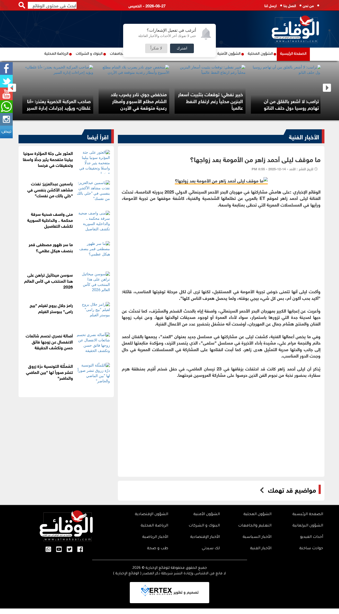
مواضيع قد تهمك (292, 489)
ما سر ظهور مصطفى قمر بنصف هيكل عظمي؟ (51, 247)
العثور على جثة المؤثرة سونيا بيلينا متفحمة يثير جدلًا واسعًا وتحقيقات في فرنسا (48, 158)
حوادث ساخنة (311, 549)
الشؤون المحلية (260, 54)
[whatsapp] (6, 106)
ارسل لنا (270, 5)
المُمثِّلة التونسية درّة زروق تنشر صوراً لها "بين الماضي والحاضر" (49, 371)
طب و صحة (157, 549)
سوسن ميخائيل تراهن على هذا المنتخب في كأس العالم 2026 (48, 280)
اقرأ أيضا (98, 136)
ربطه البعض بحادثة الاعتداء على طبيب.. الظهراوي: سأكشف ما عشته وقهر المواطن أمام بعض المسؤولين (89, 97)
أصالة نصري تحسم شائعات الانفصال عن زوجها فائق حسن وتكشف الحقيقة (49, 341)
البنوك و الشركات (89, 54)
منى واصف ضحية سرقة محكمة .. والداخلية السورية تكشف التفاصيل (50, 219)
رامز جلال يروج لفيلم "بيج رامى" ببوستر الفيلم (51, 307)
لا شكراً (156, 48)
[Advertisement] (221, 245)
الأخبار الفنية (304, 136)
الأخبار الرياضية (155, 537)
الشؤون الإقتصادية (151, 514)
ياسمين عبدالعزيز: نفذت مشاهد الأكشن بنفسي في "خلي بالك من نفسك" (50, 189)
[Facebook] (6, 68)
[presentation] (12, 88)
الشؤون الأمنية (228, 54)
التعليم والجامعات (254, 526)
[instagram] (6, 119)
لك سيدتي (211, 549)
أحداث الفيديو (311, 537)
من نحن (308, 5)
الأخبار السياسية (257, 537)
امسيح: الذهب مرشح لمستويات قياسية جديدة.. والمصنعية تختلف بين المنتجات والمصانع (164, 101)
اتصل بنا (289, 5)
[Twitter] (6, 81)
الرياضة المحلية (56, 54)
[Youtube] (6, 94)
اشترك (182, 48)
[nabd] (6, 132)
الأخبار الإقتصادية (205, 537)
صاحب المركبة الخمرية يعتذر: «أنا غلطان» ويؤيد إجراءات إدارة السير (240, 104)
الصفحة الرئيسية (293, 54)
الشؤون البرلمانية (307, 526)
